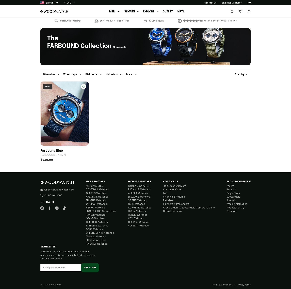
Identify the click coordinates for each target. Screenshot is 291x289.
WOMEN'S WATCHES (138, 186)
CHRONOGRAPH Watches (100, 233)
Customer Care (172, 189)
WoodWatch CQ (235, 208)
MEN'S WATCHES (94, 186)
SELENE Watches (137, 200)
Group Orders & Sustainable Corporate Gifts (189, 208)
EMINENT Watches (96, 200)
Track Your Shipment (174, 186)
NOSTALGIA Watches (97, 189)
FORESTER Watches (96, 244)
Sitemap (231, 211)
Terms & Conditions (222, 285)
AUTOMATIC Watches (139, 208)
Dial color (91, 74)
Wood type (70, 74)
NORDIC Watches (137, 215)
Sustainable (233, 197)
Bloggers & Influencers (176, 204)
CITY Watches (136, 218)
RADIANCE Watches (139, 189)
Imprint (230, 186)
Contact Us (210, 3)
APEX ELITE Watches (97, 197)
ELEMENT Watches (96, 240)
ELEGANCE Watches (139, 197)
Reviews (231, 189)
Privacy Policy (243, 285)
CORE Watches (94, 229)
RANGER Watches (96, 215)
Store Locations (172, 211)
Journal (231, 200)
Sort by (239, 74)
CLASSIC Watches (96, 193)
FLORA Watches (137, 211)
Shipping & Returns (232, 3)
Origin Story (233, 193)
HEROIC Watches (95, 208)
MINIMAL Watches (96, 237)
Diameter (49, 74)
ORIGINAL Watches (96, 204)
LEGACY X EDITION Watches (101, 211)
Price (129, 74)
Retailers (168, 200)
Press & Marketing (237, 204)
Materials (111, 74)
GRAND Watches (95, 218)
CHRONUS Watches (97, 222)
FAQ (249, 3)
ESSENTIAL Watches (97, 226)
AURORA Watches (138, 193)
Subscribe (90, 268)
